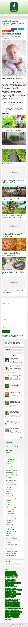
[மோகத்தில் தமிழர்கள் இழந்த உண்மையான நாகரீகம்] (14, 245)
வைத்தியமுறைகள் (6, 110)
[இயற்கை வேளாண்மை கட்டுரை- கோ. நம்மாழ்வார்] (7, 369)
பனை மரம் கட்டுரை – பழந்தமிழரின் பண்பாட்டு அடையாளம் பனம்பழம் (12, 216)
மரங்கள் (7, 526)
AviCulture (8, 450)
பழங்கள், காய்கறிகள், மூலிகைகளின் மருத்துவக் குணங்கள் (13, 181)
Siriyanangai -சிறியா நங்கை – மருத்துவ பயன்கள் (16, 385)
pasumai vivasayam (10, 583)
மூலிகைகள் (19, 612)
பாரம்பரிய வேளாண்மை (10, 610)
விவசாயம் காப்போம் (10, 544)
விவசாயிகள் (17, 617)
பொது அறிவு (8, 524)
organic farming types (10, 581)
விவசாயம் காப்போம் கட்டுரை (12, 546)
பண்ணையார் (9, 509)
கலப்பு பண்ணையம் (10, 484)
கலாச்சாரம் (8, 486)
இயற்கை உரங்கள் (9, 593)
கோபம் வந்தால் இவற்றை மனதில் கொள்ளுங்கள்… (12, 235)
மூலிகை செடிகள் (9, 531)
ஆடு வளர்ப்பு (8, 463)
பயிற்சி (7, 608)
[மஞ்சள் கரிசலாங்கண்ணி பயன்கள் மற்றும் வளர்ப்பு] (7, 403)
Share (15, 28)
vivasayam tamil (9, 590)
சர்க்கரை (7, 604)
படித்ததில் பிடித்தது (19, 108)
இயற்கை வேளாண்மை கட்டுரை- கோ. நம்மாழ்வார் (15, 367)
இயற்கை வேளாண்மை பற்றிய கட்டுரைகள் (12, 476)
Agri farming (8, 445)
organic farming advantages (12, 575)
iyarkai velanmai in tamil (11, 572)
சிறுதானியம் (8, 500)
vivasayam (8, 457)
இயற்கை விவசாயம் (10, 472)
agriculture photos (8, 163)
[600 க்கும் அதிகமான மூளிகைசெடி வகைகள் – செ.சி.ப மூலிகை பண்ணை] (7, 360)
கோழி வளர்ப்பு (9, 495)
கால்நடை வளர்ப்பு (9, 491)
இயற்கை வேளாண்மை (10, 474)
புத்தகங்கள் (8, 520)
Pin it (12, 31)
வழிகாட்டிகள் (5, 109)
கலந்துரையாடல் (9, 482)
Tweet (21, 28)
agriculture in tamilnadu (11, 446)
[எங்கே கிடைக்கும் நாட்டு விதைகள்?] (7, 394)
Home (3, 20)
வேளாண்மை (8, 619)
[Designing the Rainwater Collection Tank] (14, 264)
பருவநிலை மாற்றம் (10, 513)
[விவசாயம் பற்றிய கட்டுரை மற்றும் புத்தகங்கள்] (7, 377)
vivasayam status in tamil (11, 586)
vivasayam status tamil (10, 588)
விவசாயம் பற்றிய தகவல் (11, 547)
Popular (14, 355)
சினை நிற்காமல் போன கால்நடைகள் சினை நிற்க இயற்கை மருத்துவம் (15, 430)
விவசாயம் (8, 542)
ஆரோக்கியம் (9, 465)
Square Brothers (16, 625)
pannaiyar (8, 452)
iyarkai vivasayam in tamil (11, 573)
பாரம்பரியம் (20, 608)
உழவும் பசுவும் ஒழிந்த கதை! (10, 199)
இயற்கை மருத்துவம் (10, 470)
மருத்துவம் (8, 527)
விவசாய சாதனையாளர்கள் (12, 540)
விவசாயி (8, 549)
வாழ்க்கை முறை (17, 109)
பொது (7, 522)
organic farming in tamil (11, 579)
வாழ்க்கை (6, 20)
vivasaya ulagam (10, 455)
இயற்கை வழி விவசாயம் (10, 595)
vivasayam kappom (10, 459)
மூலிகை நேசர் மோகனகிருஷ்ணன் (12, 130)
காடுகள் (7, 487)
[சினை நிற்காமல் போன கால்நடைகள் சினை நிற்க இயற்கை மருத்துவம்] (7, 430)
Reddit (5, 31)
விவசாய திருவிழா (9, 615)
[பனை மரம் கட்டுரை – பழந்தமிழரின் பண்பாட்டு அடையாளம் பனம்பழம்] (7, 413)
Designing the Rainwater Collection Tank (13, 273)
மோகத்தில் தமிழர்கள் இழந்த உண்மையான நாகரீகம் (11, 254)
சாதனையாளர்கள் (10, 498)
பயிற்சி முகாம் (9, 511)
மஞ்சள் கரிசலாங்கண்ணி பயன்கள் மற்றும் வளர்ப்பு (15, 402)
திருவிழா (8, 504)
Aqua (7, 448)
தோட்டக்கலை (13, 604)
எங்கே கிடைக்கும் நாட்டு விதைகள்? (15, 393)
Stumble (5, 33)
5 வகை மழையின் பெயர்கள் (10, 147)
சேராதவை (11, 108)
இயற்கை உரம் (9, 468)
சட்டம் (7, 496)
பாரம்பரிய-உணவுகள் (10, 518)
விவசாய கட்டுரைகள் (10, 538)
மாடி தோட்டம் (9, 529)
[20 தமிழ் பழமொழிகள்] (7, 423)
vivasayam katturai (10, 461)
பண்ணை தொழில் (9, 606)
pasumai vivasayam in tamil (12, 454)
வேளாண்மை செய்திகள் (11, 551)
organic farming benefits (11, 577)
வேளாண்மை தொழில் (10, 553)
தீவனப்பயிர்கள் (9, 506)
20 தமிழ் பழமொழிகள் (14, 421)
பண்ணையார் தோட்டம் (7, 624)
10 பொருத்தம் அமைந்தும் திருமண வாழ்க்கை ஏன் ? (12, 291)
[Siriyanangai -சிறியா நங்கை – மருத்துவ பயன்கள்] (7, 386)
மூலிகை (13, 612)
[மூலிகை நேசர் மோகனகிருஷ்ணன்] (14, 122)
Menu (3, 14)
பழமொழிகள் (8, 515)
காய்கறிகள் (8, 489)
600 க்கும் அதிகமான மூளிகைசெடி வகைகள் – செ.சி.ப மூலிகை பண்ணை (15, 360)
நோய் (19, 604)
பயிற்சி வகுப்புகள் (13, 608)
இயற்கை (10, 20)
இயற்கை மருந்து (17, 593)
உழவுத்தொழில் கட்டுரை (11, 480)
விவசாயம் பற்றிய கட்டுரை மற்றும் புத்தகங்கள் (15, 376)
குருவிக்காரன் (9, 493)
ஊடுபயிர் (18, 599)
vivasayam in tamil (9, 584)
